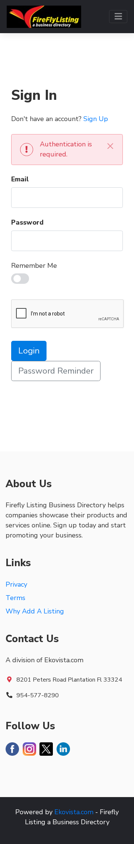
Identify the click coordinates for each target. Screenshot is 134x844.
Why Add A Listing (35, 611)
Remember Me (34, 265)
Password (27, 222)
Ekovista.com (73, 811)
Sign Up (95, 118)
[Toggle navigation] (118, 16)
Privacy (16, 584)
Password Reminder (55, 371)
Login (28, 350)
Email (20, 179)
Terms (15, 597)
